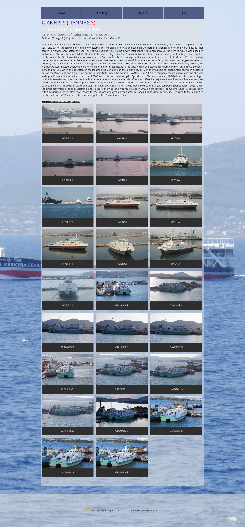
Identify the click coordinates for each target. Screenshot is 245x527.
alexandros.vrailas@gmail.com (106, 510)
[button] (68, 123)
